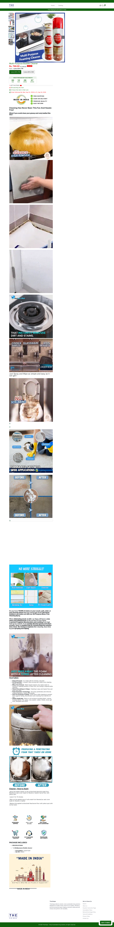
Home (53, 5)
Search (84, 903)
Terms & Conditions (87, 914)
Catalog (60, 5)
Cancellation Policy (87, 910)
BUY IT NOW (106, 922)
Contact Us (85, 918)
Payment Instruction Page (89, 908)
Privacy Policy (86, 916)
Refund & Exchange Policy (89, 912)
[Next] (11, 43)
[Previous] (11, 14)
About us (85, 905)
